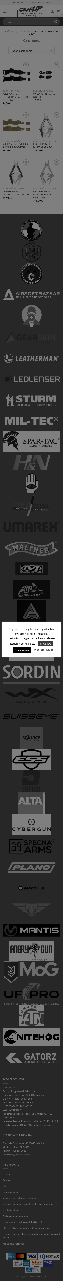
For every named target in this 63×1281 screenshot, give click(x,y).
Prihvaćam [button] (45, 643)
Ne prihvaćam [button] (22, 650)
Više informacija (43, 649)
